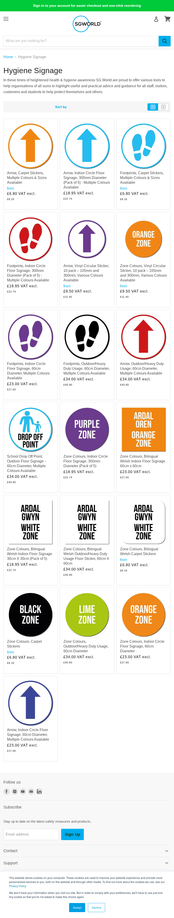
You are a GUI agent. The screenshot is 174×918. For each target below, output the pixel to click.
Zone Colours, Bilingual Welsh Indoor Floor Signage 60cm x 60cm (142, 461)
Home (8, 57)
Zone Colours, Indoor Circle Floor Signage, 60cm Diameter (142, 646)
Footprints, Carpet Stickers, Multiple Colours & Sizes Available (142, 177)
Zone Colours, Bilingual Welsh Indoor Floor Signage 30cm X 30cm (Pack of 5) (29, 554)
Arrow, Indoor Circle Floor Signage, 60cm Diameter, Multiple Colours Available (28, 734)
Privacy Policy (17, 886)
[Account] (156, 19)
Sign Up (72, 834)
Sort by (61, 107)
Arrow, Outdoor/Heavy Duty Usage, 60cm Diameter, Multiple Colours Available (142, 368)
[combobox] (81, 41)
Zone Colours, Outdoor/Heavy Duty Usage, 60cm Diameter (86, 646)
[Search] (165, 41)
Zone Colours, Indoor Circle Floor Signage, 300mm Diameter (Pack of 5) (85, 461)
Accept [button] (77, 907)
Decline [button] (96, 907)
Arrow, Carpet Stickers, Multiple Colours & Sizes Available (27, 177)
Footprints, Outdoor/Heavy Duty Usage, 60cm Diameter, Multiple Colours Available (86, 368)
